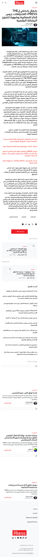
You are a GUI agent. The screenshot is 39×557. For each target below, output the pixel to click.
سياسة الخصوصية (32, 522)
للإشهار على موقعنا (31, 517)
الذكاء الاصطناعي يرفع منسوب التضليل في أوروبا (21, 291)
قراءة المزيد (7, 403)
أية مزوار (30, 449)
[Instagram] (23, 538)
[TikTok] (26, 538)
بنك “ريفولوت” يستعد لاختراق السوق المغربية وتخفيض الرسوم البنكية (23, 273)
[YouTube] (20, 538)
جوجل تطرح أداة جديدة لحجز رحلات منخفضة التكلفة (22, 486)
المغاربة (24, 217)
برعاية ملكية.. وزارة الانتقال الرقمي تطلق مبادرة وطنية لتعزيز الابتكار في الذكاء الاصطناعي (21, 437)
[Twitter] (15, 538)
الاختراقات (33, 217)
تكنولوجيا (34, 7)
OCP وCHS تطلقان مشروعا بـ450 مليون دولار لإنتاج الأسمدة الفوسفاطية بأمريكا (21, 312)
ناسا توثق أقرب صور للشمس (24, 393)
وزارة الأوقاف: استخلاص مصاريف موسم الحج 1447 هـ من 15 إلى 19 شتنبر (16, 250)
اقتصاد (32, 269)
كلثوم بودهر (29, 24)
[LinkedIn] (13, 538)
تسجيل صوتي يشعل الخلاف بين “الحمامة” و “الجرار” (21, 318)
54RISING (30, 553)
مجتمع (25, 246)
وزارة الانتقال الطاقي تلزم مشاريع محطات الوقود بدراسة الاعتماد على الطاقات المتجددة (19, 297)
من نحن (35, 509)
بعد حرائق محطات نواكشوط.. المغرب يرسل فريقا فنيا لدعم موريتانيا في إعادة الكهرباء (20, 353)
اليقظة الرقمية (13, 217)
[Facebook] (18, 538)
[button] (36, 2)
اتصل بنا (35, 513)
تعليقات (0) (20, 231)
